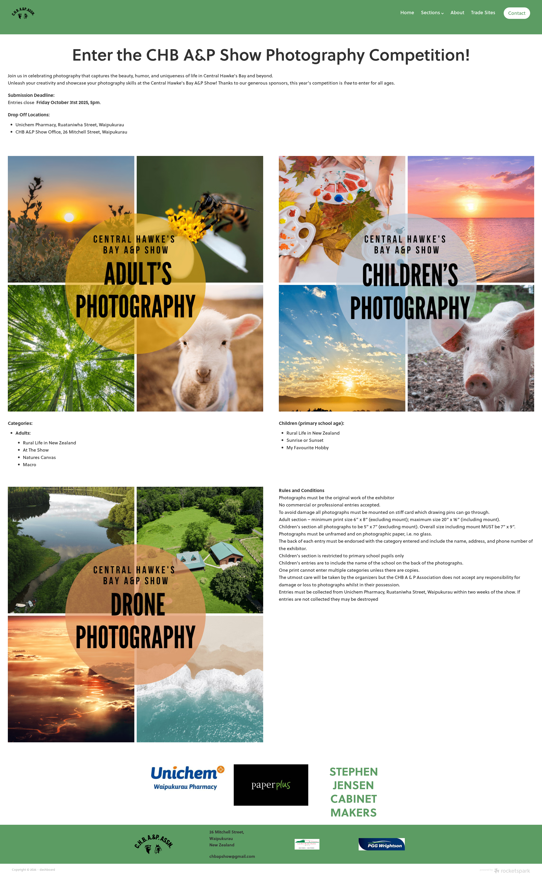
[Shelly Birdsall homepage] (64, 13)
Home (407, 12)
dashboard (47, 869)
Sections (431, 12)
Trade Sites (483, 12)
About (457, 12)
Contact (516, 13)
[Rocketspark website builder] (505, 871)
